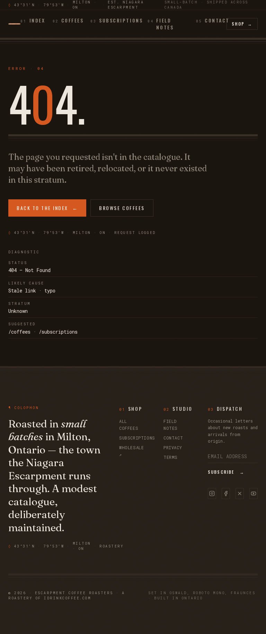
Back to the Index (47, 207)
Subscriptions (137, 438)
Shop (242, 24)
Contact (173, 438)
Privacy (172, 447)
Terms (170, 457)
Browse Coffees (121, 207)
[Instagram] (212, 493)
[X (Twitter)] (240, 493)
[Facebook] (226, 493)
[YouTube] (253, 493)
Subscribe (226, 472)
